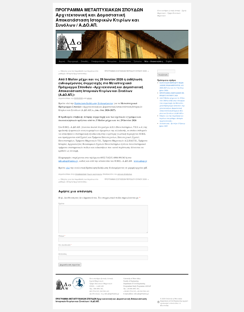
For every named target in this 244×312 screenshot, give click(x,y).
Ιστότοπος (62, 254)
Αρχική (62, 61)
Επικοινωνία (125, 61)
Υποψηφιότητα (97, 61)
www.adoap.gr (140, 160)
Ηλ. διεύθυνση (64, 245)
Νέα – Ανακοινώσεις (153, 61)
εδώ (68, 167)
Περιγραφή (73, 61)
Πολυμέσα (111, 61)
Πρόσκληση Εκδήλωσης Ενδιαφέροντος (93, 103)
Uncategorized (80, 174)
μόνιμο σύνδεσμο (124, 174)
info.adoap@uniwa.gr (68, 160)
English (169, 61)
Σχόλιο (61, 203)
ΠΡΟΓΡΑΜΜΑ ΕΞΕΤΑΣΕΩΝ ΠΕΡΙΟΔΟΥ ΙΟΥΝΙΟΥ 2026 (127, 71)
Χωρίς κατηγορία (94, 174)
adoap (89, 98)
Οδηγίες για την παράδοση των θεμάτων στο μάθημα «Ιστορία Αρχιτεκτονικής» (78, 72)
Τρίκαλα (138, 61)
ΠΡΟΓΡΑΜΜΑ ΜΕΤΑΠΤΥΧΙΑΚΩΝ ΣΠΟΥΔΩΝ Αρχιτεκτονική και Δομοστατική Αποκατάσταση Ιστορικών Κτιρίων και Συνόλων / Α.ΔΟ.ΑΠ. (99, 17)
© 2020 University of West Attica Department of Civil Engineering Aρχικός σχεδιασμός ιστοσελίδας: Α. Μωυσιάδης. (174, 301)
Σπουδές (84, 61)
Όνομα (61, 236)
